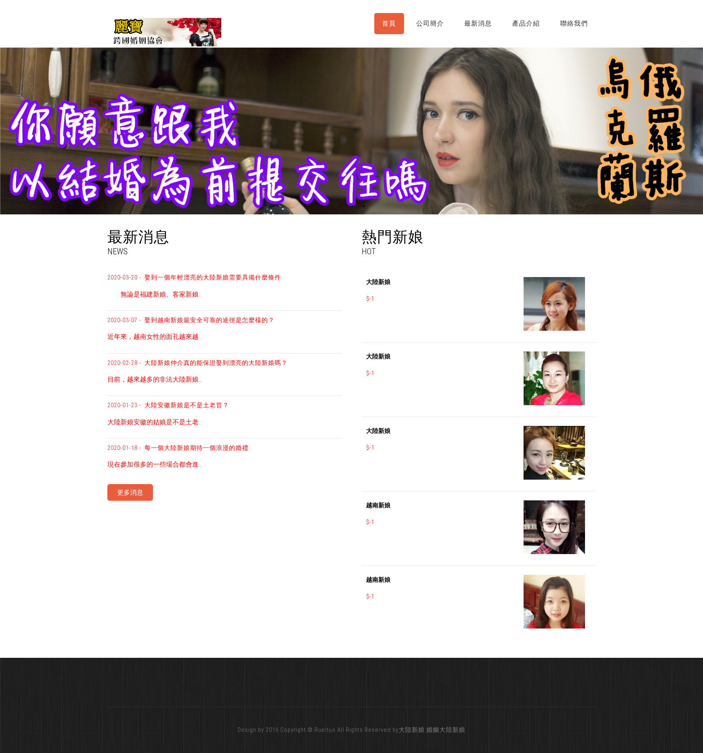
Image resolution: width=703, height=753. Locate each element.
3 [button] (364, 206)
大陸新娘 (412, 729)
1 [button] (339, 206)
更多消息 (130, 492)
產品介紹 (526, 23)
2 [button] (351, 206)
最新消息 (478, 23)
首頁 (389, 23)
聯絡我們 (574, 23)
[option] (351, 131)
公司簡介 (430, 23)
